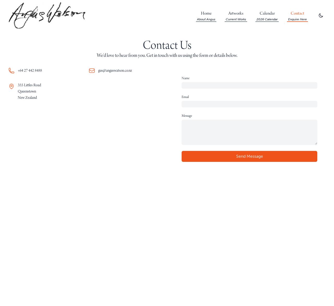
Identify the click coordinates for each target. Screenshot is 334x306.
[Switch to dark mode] (321, 15)
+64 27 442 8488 (30, 71)
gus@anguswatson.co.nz (115, 71)
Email (185, 97)
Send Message (249, 156)
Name (185, 78)
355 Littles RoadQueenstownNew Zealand (29, 91)
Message (187, 116)
